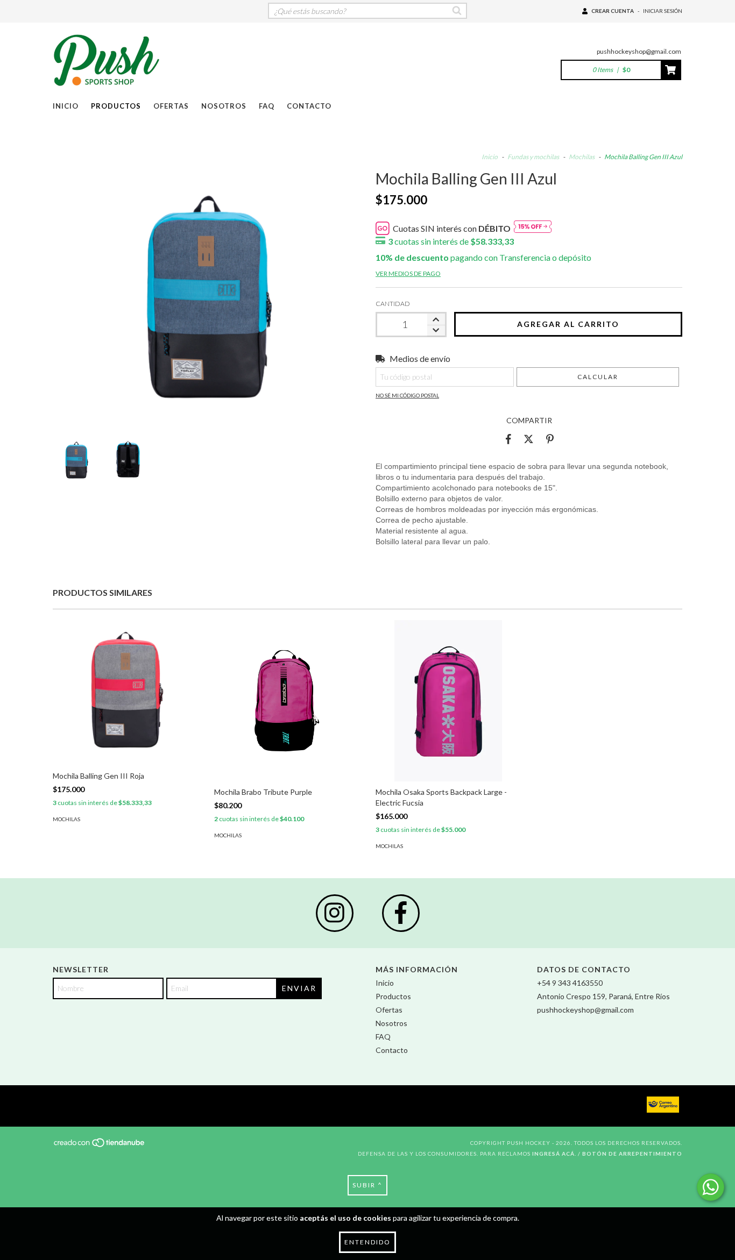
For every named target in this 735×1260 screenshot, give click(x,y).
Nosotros (223, 106)
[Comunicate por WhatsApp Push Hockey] (710, 1187)
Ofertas (171, 106)
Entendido (367, 1242)
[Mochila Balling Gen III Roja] (125, 692)
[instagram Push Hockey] (335, 913)
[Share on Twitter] (528, 439)
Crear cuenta (612, 11)
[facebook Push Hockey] (401, 913)
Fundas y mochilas (533, 157)
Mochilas (582, 157)
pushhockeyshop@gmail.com (639, 51)
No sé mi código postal (407, 395)
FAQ (266, 106)
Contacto (309, 106)
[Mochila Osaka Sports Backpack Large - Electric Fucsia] (448, 729)
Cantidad (393, 304)
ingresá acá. (554, 1153)
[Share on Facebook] (508, 439)
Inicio (66, 106)
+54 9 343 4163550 (570, 982)
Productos (116, 106)
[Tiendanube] (100, 1145)
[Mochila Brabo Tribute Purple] (286, 749)
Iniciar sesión (662, 11)
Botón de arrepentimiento (632, 1153)
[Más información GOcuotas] (533, 228)
